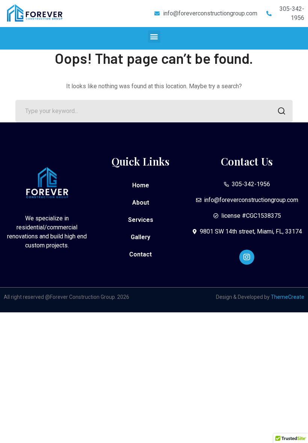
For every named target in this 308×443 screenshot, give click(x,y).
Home (140, 185)
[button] (154, 36)
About (140, 202)
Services (140, 219)
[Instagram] (246, 257)
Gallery (140, 237)
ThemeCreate (287, 297)
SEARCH (281, 111)
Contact (140, 254)
